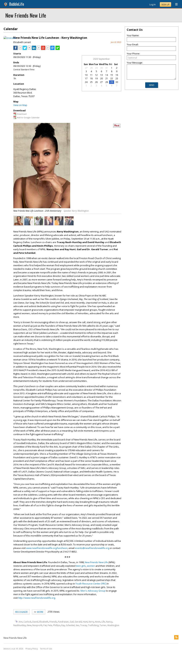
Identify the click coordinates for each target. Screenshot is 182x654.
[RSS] (176, 637)
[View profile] (10, 37)
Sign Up (165, 4)
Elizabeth (43, 621)
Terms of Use (46, 648)
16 (117, 74)
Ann (21, 621)
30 (101, 67)
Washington (113, 625)
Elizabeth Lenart (22, 42)
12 (96, 74)
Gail (72, 621)
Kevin (97, 621)
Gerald (78, 621)
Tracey (83, 625)
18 (91, 78)
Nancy (109, 621)
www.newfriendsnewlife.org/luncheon (47, 548)
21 (106, 78)
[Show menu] (175, 4)
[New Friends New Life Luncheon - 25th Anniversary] (18, 221)
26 (96, 82)
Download (21, 114)
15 (111, 74)
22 (111, 78)
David (35, 621)
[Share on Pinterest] (116, 126)
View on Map (20, 105)
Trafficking (93, 625)
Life (103, 621)
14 (106, 74)
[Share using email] (52, 49)
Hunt (85, 621)
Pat (45, 625)
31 (106, 67)
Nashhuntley (19, 625)
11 (91, 74)
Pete (50, 625)
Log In (152, 4)
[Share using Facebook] (15, 49)
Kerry (91, 621)
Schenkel (70, 625)
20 (101, 78)
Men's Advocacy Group (93, 590)
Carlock (27, 621)
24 (86, 82)
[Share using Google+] (43, 49)
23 (117, 78)
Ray (63, 625)
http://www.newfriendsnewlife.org (36, 597)
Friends (53, 621)
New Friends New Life (25, 15)
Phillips (56, 625)
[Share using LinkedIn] (34, 49)
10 (86, 74)
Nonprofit (37, 625)
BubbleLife (16, 4)
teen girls (81, 565)
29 (96, 67)
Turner (103, 625)
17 (86, 78)
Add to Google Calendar (28, 117)
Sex (77, 625)
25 (91, 82)
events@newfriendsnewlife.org (92, 548)
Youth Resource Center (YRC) (91, 583)
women (91, 565)
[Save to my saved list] (57, 49)
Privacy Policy (31, 648)
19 (96, 78)
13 (101, 74)
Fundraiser (63, 621)
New (29, 625)
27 (86, 67)
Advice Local (9, 648)
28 (91, 67)
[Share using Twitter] (25, 49)
